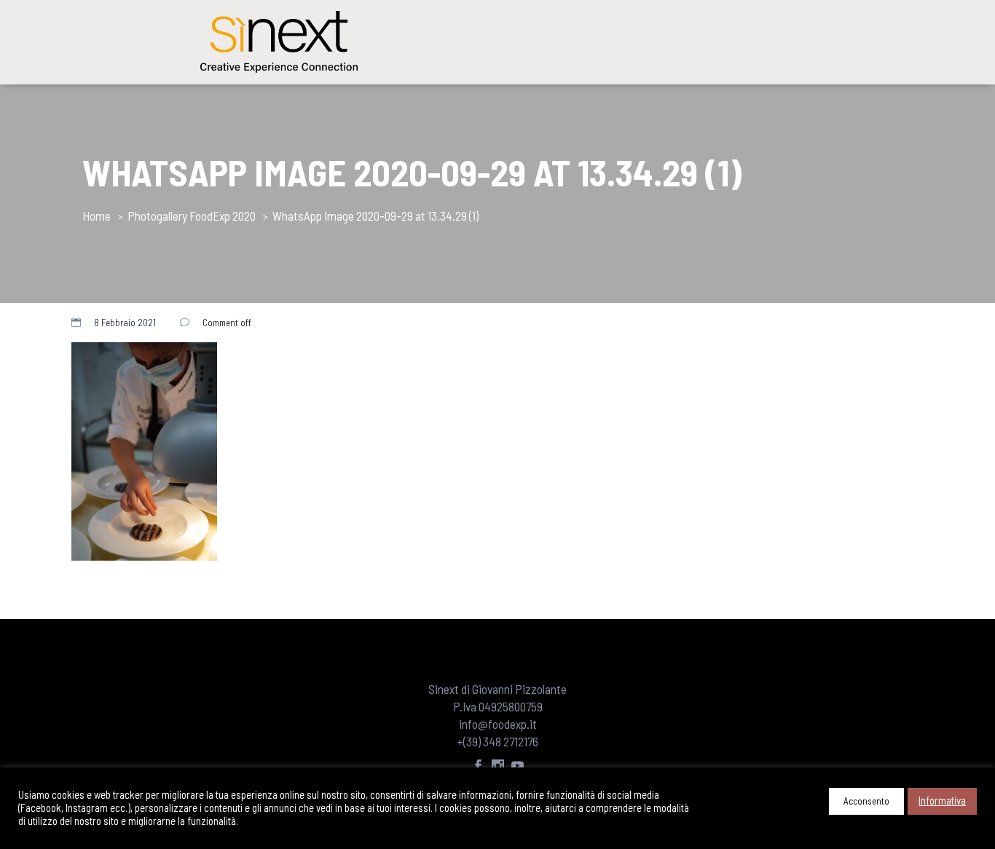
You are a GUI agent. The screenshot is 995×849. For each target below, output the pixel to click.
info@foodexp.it (498, 723)
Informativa (942, 800)
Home (96, 215)
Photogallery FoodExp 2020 (191, 215)
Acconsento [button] (866, 801)
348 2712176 (510, 741)
